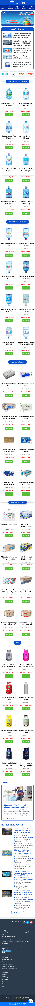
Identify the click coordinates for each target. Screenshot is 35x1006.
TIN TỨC (5, 783)
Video (3, 983)
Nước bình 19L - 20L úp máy (17, 222)
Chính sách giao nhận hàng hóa (10, 961)
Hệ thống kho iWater (12, 825)
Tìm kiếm (10, 8)
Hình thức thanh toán (7, 959)
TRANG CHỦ (5, 922)
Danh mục (3, 8)
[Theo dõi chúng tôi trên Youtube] (31, 922)
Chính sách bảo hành (7, 964)
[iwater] (17, 2)
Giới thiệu (4, 974)
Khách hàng (5, 977)
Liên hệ (3, 986)
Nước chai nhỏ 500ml (17, 502)
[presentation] (30, 818)
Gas (17, 643)
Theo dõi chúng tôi (17, 922)
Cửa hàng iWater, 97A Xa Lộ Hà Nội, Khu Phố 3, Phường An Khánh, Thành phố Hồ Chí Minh (23, 831)
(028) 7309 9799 (28, 837)
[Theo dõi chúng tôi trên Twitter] (27, 922)
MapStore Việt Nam (21, 999)
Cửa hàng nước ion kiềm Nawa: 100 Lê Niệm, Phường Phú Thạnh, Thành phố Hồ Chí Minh (23, 852)
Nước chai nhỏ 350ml (17, 362)
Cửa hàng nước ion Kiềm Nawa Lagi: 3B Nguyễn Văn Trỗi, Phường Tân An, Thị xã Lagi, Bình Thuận (23, 893)
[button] (3, 818)
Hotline (24, 8)
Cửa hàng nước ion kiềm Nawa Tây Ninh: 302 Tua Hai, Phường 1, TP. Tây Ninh (23, 873)
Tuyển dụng (5, 979)
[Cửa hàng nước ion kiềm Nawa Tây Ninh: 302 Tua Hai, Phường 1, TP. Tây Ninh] (7, 874)
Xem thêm (17, 913)
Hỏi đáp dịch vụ (6, 981)
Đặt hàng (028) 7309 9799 (17, 1004)
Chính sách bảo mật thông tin (9, 968)
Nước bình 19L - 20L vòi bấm (17, 81)
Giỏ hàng (31, 8)
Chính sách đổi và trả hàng (8, 966)
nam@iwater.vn (23, 946)
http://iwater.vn (11, 946)
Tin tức (17, 8)
